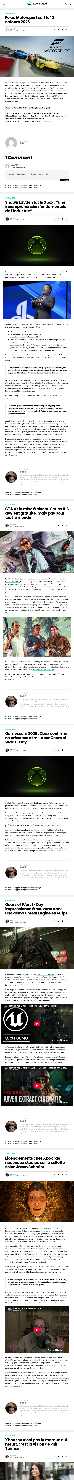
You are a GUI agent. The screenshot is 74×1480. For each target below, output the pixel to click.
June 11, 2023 (46, 121)
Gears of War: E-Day (16, 818)
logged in (18, 187)
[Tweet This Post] (58, 29)
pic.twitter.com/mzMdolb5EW (30, 118)
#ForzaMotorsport (14, 116)
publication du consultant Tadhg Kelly (36, 324)
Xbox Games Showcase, (46, 974)
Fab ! (14, 218)
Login (39, 185)
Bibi (13, 29)
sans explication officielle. (43, 669)
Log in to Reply (64, 180)
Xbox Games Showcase (21, 803)
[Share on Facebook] (54, 29)
